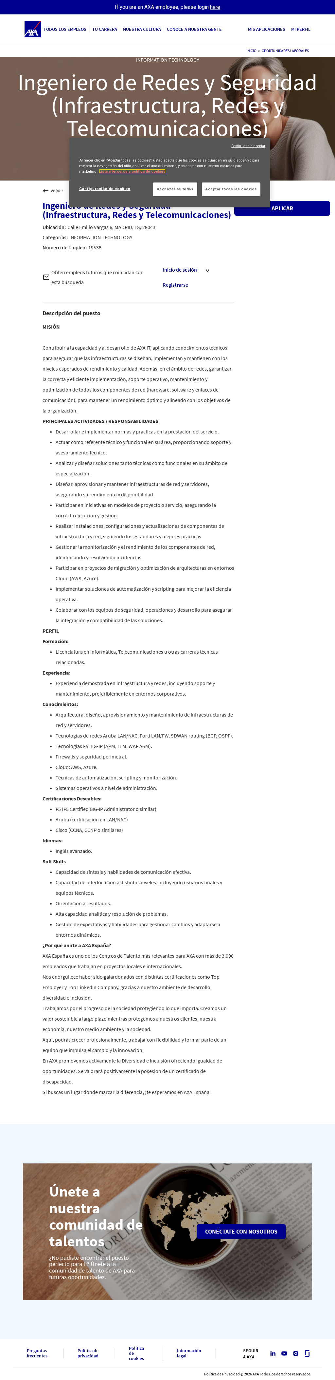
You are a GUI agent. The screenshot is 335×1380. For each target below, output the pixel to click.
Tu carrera (104, 29)
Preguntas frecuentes (37, 1353)
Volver (57, 191)
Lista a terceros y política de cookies (132, 171)
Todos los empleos (65, 29)
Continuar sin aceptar (248, 146)
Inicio (251, 50)
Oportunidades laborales (285, 50)
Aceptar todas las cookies (231, 189)
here (215, 7)
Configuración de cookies (105, 188)
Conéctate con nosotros (241, 1231)
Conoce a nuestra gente (194, 29)
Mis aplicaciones (266, 29)
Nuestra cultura (142, 29)
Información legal (189, 1353)
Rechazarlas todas (175, 189)
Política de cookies (136, 1353)
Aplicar (282, 208)
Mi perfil (300, 29)
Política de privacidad (88, 1353)
